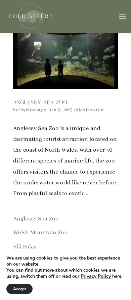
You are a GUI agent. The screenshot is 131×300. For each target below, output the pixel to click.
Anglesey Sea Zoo (40, 102)
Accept (19, 289)
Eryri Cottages (32, 110)
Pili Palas (24, 246)
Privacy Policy (96, 276)
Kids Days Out (89, 110)
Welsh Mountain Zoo (40, 232)
